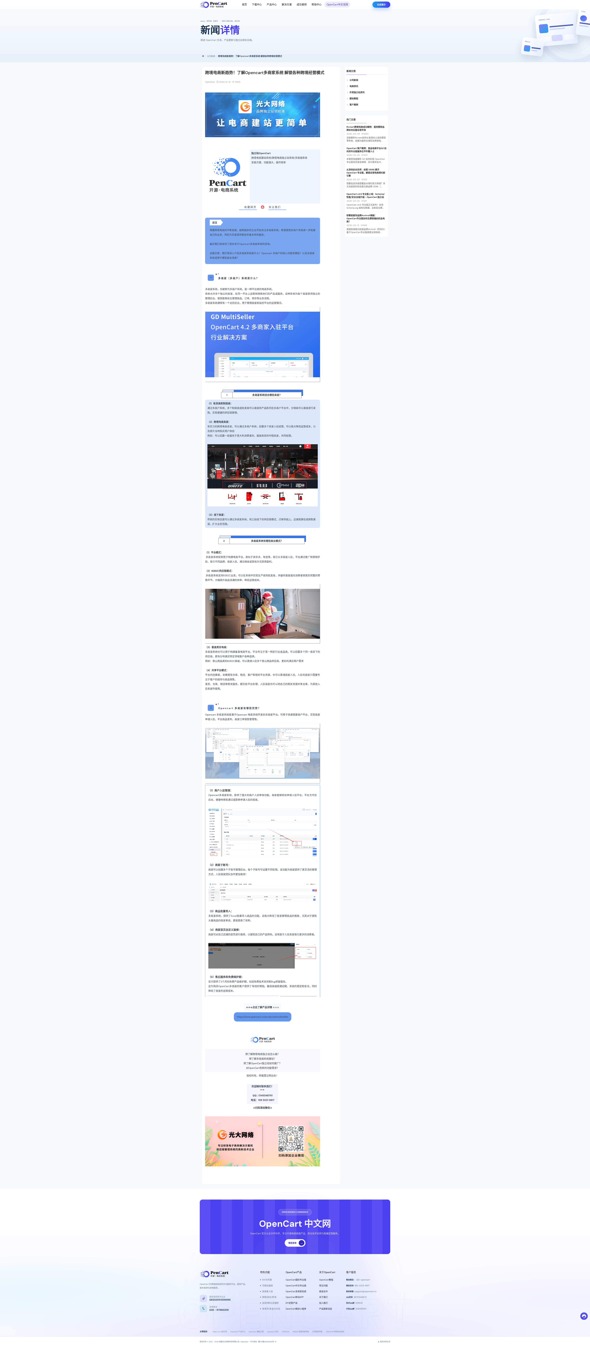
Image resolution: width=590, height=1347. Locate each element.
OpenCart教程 (326, 1279)
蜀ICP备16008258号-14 (267, 1342)
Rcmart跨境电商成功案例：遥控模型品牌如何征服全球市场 (365, 128)
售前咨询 (295, 1243)
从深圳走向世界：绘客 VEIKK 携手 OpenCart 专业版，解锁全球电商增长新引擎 (365, 172)
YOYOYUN (285, 1332)
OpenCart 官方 (273, 1332)
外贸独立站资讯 (357, 92)
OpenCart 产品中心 (237, 1332)
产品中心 (272, 4)
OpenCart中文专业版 (296, 1285)
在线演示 (381, 4)
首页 (244, 4)
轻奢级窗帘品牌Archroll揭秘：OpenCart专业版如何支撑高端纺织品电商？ (365, 218)
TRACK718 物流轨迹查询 (335, 1332)
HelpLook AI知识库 (220, 1332)
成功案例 (302, 4)
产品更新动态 (325, 1308)
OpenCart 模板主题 (256, 1332)
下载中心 (257, 4)
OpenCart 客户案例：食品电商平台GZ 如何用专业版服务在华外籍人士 (366, 150)
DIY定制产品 (291, 1303)
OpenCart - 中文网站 (249, 1342)
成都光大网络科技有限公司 (229, 1342)
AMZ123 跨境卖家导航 (301, 1332)
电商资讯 (354, 86)
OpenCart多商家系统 (296, 1291)
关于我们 (323, 1297)
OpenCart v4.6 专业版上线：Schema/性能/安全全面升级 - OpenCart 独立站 (365, 195)
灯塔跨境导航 (317, 1332)
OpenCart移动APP (295, 1297)
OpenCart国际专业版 (296, 1279)
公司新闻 (211, 56)
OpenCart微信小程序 (296, 1308)
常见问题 (323, 1285)
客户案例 (354, 104)
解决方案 (287, 4)
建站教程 (354, 98)
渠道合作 (323, 1291)
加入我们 (323, 1303)
